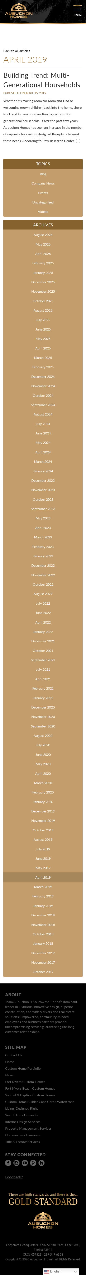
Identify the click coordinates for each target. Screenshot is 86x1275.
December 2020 (43, 707)
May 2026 (43, 244)
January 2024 (43, 471)
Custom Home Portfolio (23, 1068)
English (55, 1271)
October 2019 (43, 830)
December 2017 (43, 953)
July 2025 (43, 319)
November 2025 (43, 291)
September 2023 (43, 508)
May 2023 (43, 518)
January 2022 (43, 631)
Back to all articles (16, 50)
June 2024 (43, 433)
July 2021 (43, 669)
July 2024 (43, 423)
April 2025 (43, 348)
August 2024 (43, 414)
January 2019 (43, 905)
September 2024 (43, 404)
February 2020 (43, 792)
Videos (43, 211)
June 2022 (43, 612)
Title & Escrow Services (22, 1141)
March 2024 (43, 461)
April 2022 (43, 622)
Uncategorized (43, 202)
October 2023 (43, 499)
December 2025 (43, 281)
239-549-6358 (53, 1254)
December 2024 (43, 376)
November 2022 (43, 575)
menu (77, 14)
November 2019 (43, 820)
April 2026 (43, 253)
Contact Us (13, 1055)
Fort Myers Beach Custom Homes (30, 1088)
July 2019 (43, 849)
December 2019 (43, 811)
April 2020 (43, 773)
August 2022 (43, 593)
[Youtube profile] (25, 1163)
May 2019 (43, 867)
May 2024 (43, 442)
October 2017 (43, 971)
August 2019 (43, 839)
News (9, 1075)
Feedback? (14, 1176)
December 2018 (43, 915)
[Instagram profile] (16, 1163)
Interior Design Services (22, 1121)
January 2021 (43, 697)
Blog (43, 173)
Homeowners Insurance (22, 1135)
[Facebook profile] (8, 1163)
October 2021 (43, 650)
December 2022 (43, 565)
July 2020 (43, 744)
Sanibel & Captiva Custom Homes (30, 1095)
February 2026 (43, 263)
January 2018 (43, 943)
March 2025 (43, 357)
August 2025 (43, 310)
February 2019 (43, 896)
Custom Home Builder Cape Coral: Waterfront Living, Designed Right (39, 1105)
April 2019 (43, 877)
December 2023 (43, 480)
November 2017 (43, 962)
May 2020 (43, 763)
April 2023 (43, 527)
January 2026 (43, 272)
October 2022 (43, 584)
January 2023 (43, 556)
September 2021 (43, 659)
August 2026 (43, 234)
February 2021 (43, 688)
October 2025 (43, 300)
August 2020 (43, 735)
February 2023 (43, 546)
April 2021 (43, 678)
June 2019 (43, 858)
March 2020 (43, 782)
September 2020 (43, 726)
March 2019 (43, 886)
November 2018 (43, 924)
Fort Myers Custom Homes (25, 1081)
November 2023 (43, 489)
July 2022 (43, 603)
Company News (43, 183)
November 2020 (43, 716)
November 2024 (43, 385)
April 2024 (43, 452)
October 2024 (43, 395)
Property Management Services (28, 1128)
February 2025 (43, 366)
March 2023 (43, 537)
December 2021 (43, 641)
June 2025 (43, 329)
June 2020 (43, 754)
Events (43, 192)
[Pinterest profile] (33, 1163)
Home (9, 1061)
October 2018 (43, 934)
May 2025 (43, 338)
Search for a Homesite (21, 1115)
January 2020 (43, 801)
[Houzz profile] (41, 1163)
